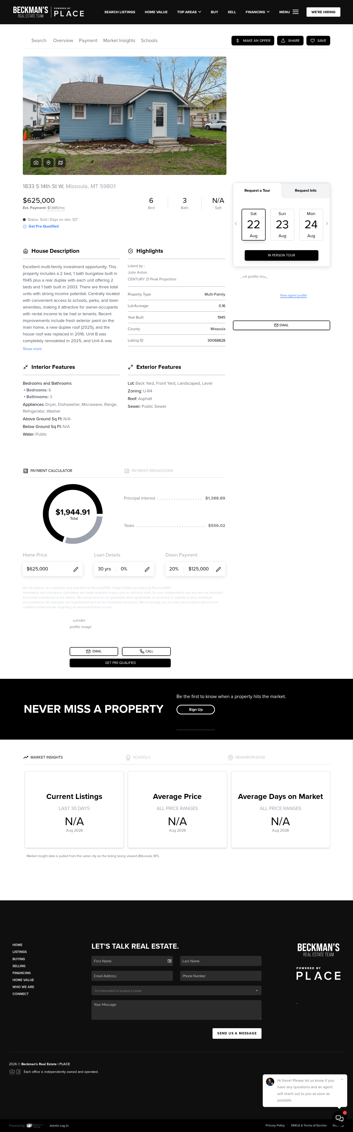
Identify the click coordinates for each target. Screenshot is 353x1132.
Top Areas (187, 12)
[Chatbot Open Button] (339, 1118)
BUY (214, 12)
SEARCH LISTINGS (119, 12)
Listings (19, 952)
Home (17, 945)
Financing (21, 973)
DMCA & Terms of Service (309, 1125)
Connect (20, 994)
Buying (18, 959)
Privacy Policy (275, 1125)
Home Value (156, 12)
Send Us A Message (237, 1033)
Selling (18, 966)
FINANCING (255, 12)
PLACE (64, 1064)
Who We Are (23, 987)
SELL (232, 12)
